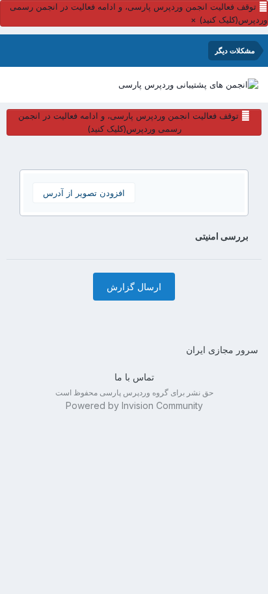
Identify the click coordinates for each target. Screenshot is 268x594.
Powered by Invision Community (134, 405)
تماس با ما (134, 376)
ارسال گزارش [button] (134, 286)
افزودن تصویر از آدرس (84, 193)
